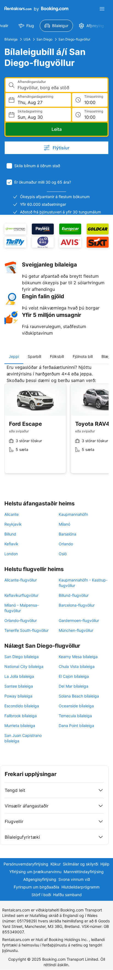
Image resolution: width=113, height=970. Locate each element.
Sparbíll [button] (34, 356)
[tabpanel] (56, 423)
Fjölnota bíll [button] (83, 356)
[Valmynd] (102, 8)
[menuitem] (26, 26)
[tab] (13, 356)
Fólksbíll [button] (57, 356)
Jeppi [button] (14, 356)
